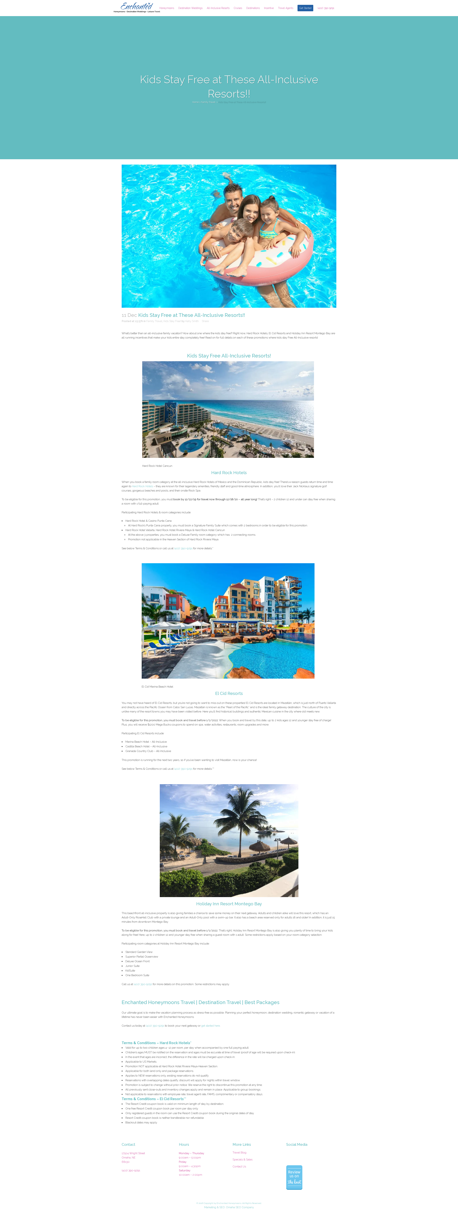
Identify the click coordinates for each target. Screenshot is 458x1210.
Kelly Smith (192, 321)
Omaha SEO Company (240, 1207)
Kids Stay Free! (172, 321)
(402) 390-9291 (183, 548)
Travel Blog (239, 1152)
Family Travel (208, 102)
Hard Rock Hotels (142, 486)
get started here (210, 1025)
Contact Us (239, 1166)
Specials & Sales (242, 1159)
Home (195, 102)
